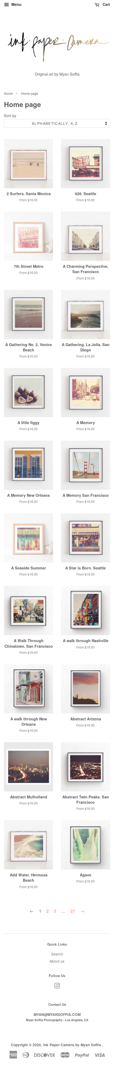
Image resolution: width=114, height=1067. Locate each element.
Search (57, 954)
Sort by (10, 115)
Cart (106, 4)
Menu (15, 4)
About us (57, 961)
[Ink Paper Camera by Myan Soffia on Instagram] (57, 986)
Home (8, 93)
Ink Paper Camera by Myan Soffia (72, 1044)
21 (73, 911)
